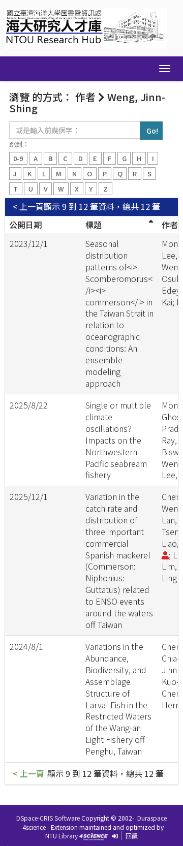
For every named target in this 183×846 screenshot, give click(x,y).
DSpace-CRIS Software (48, 817)
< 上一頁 (28, 206)
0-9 (18, 158)
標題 (93, 224)
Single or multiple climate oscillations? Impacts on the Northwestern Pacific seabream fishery (118, 440)
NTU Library (61, 835)
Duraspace (152, 817)
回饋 (132, 835)
